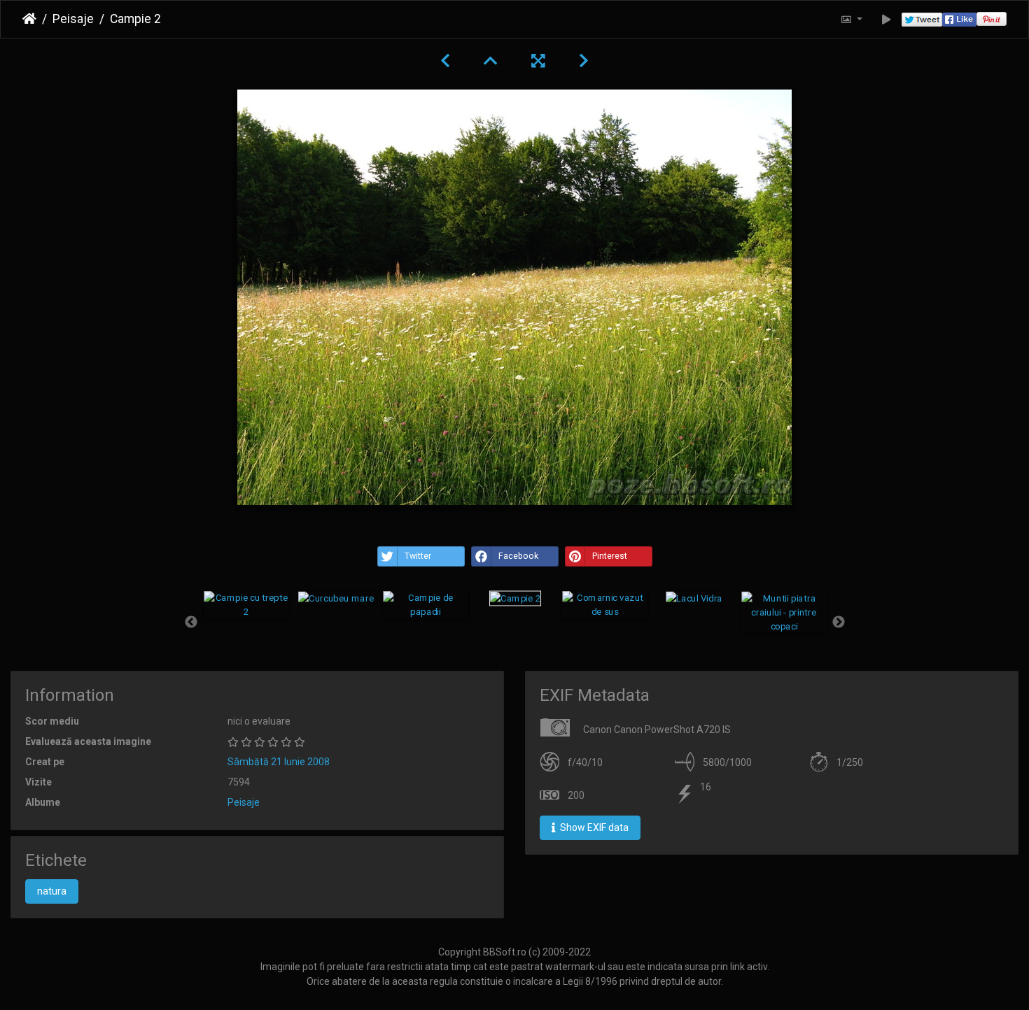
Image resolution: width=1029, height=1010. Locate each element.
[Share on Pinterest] (991, 19)
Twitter (418, 556)
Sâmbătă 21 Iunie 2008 (278, 761)
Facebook (518, 556)
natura (51, 891)
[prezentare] (887, 19)
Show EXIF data (593, 827)
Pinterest (609, 556)
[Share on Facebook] (959, 19)
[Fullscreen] (538, 61)
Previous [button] (191, 623)
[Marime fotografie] (851, 19)
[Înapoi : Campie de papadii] (445, 61)
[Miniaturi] (490, 61)
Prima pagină (29, 19)
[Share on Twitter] (922, 19)
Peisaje (73, 19)
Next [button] (839, 623)
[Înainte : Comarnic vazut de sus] (584, 61)
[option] (246, 605)
